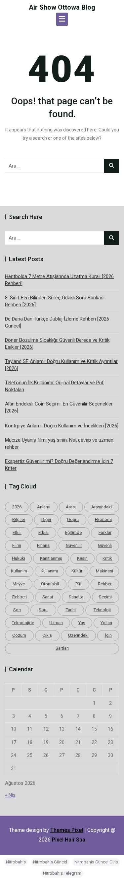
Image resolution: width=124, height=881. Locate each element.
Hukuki (18, 558)
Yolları (106, 622)
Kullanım (19, 570)
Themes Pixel (66, 830)
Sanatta (76, 596)
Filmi (16, 545)
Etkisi (43, 532)
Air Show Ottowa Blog (62, 7)
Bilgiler (18, 519)
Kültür (76, 570)
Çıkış (47, 635)
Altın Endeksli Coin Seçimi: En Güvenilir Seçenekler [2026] (59, 407)
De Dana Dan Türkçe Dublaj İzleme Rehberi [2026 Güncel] (57, 322)
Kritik (107, 558)
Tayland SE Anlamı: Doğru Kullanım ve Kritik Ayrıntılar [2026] (61, 364)
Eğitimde (73, 532)
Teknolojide (23, 622)
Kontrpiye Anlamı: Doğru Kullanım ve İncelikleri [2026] (61, 426)
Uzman (56, 622)
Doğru (73, 519)
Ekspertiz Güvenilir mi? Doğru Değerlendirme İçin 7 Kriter (59, 464)
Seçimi (105, 596)
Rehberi (19, 596)
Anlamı (43, 506)
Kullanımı (49, 570)
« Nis (10, 795)
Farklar (105, 532)
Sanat (47, 596)
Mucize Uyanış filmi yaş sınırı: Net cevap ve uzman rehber (59, 443)
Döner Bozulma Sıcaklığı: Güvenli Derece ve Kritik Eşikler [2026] (57, 343)
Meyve (19, 583)
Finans (43, 545)
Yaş (81, 622)
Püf (78, 583)
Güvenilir (74, 545)
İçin (108, 635)
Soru (43, 609)
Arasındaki (101, 506)
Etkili (17, 532)
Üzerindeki (78, 635)
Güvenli (105, 545)
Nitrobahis (16, 861)
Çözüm (19, 635)
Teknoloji (102, 609)
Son (17, 609)
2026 (16, 506)
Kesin (82, 558)
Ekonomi (103, 519)
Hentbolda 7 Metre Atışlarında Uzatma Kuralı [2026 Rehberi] (59, 279)
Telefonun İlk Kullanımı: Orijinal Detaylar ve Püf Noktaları (54, 386)
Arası (71, 506)
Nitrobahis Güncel (50, 861)
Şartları (62, 648)
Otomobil (50, 583)
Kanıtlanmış (51, 558)
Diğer (46, 519)
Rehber (104, 583)
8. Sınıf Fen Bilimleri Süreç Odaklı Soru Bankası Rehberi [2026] (54, 301)
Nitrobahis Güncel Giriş (96, 861)
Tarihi (71, 609)
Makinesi (104, 570)
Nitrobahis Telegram (62, 873)
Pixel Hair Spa (68, 840)
